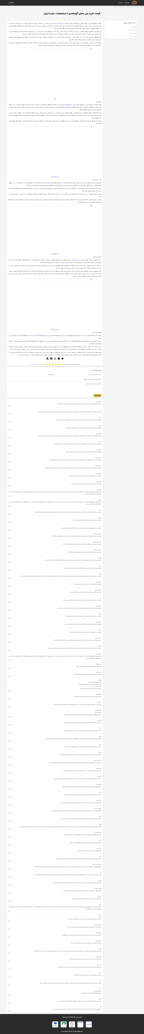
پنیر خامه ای (60, 23)
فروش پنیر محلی (132, 36)
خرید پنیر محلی (133, 33)
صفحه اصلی (126, 3)
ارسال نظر (97, 395)
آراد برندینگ (120, 3)
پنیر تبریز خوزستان (69, 105)
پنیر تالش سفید (55, 177)
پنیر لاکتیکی (90, 185)
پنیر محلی (134, 27)
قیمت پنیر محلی (133, 30)
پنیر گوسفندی (55, 254)
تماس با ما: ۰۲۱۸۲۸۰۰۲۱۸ (76, 1017)
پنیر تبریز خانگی (55, 329)
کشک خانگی (39, 336)
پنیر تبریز (77, 260)
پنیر (55, 99)
